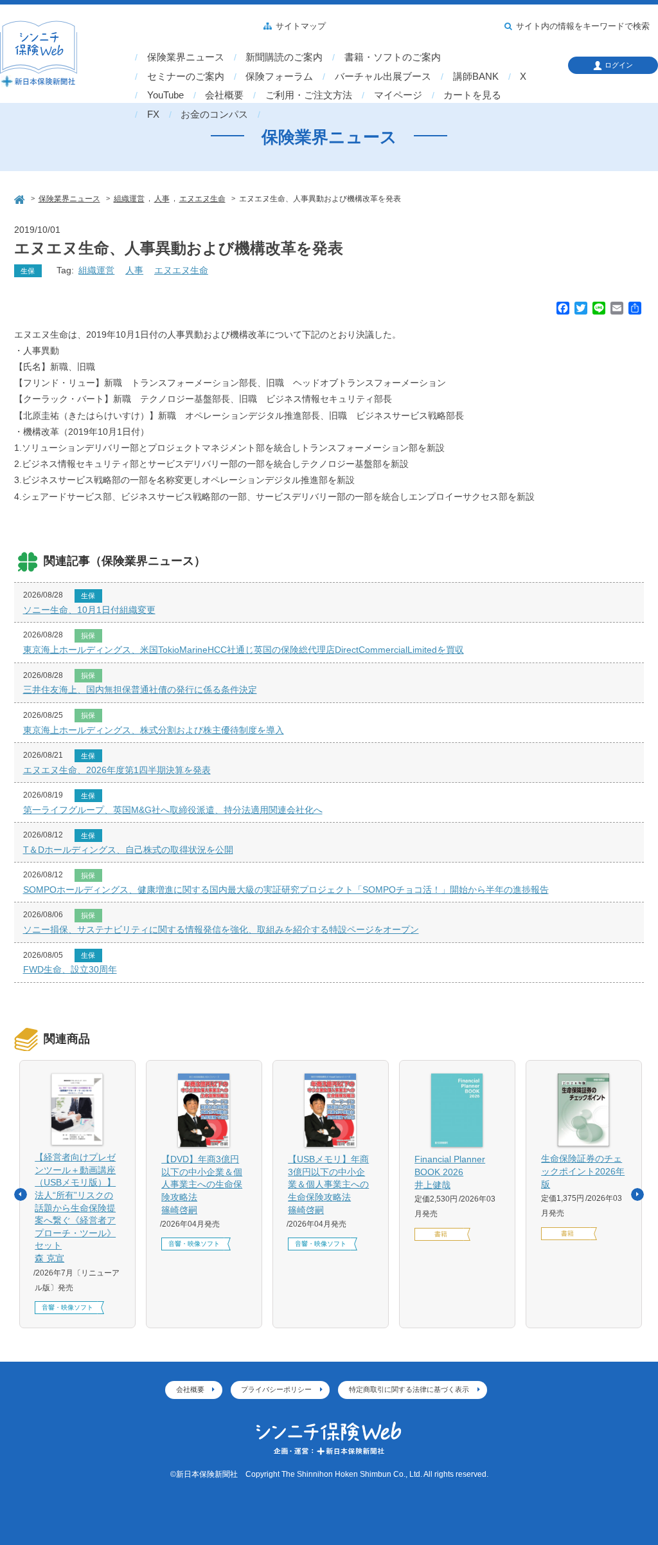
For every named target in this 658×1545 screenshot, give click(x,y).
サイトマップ (301, 26)
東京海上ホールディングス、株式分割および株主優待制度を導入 (153, 730)
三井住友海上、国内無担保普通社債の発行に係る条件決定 (140, 689)
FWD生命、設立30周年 (70, 969)
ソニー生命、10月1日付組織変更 (89, 610)
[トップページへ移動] (20, 198)
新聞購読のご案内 (284, 57)
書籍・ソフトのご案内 (392, 57)
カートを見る (472, 95)
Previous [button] (20, 1194)
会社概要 (224, 95)
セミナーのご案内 (185, 76)
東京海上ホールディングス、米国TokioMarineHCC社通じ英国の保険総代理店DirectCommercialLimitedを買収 (243, 650)
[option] (77, 1194)
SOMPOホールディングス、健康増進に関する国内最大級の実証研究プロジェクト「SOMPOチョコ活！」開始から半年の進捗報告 (286, 889)
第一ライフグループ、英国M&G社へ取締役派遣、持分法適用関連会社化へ (173, 810)
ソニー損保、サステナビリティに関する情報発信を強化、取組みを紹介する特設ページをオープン (221, 929)
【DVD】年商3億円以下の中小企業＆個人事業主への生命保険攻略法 (201, 1184)
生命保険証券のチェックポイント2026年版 (583, 1171)
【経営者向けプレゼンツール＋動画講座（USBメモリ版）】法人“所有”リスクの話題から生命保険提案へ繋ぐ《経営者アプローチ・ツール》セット (75, 1207)
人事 (134, 270)
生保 (28, 271)
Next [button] (637, 1194)
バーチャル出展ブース (383, 76)
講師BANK (476, 76)
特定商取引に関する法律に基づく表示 (409, 1389)
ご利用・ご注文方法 (308, 95)
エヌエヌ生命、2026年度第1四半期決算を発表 (117, 770)
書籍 (440, 1234)
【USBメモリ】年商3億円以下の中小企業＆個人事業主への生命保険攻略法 (328, 1184)
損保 (88, 635)
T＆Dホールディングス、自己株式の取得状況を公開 (128, 850)
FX (153, 114)
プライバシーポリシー (276, 1389)
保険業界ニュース (185, 57)
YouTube (165, 95)
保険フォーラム (279, 76)
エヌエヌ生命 (181, 270)
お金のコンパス (214, 114)
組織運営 (96, 270)
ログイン (619, 65)
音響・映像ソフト (67, 1307)
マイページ (398, 95)
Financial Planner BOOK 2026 (449, 1171)
